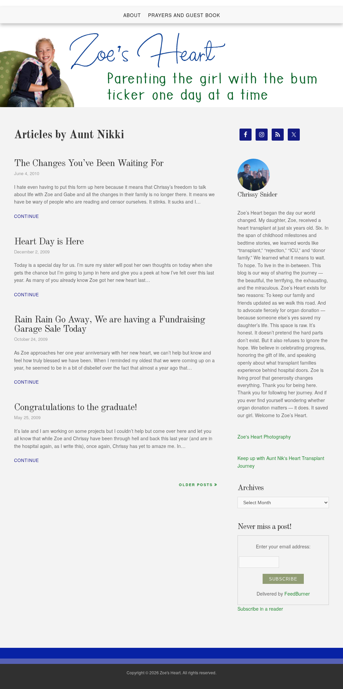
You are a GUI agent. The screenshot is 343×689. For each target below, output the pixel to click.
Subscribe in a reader (260, 608)
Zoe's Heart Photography (264, 436)
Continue (26, 216)
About (132, 15)
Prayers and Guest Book (184, 15)
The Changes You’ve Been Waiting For (88, 163)
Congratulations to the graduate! (75, 407)
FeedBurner (297, 593)
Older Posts (196, 484)
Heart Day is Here (49, 242)
